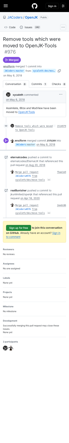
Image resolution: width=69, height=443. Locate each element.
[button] (61, 94)
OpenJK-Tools (26, 111)
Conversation (17, 83)
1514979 (61, 126)
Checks (60, 83)
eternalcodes (18, 157)
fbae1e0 (61, 172)
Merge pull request (26, 172)
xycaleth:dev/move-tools (44, 71)
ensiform (9, 66)
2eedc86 (61, 205)
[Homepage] (35, 6)
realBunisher (18, 190)
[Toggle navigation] (5, 6)
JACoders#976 (23, 176)
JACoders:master (14, 71)
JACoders (14, 17)
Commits (40, 83)
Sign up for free (18, 227)
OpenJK (31, 17)
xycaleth (18, 94)
